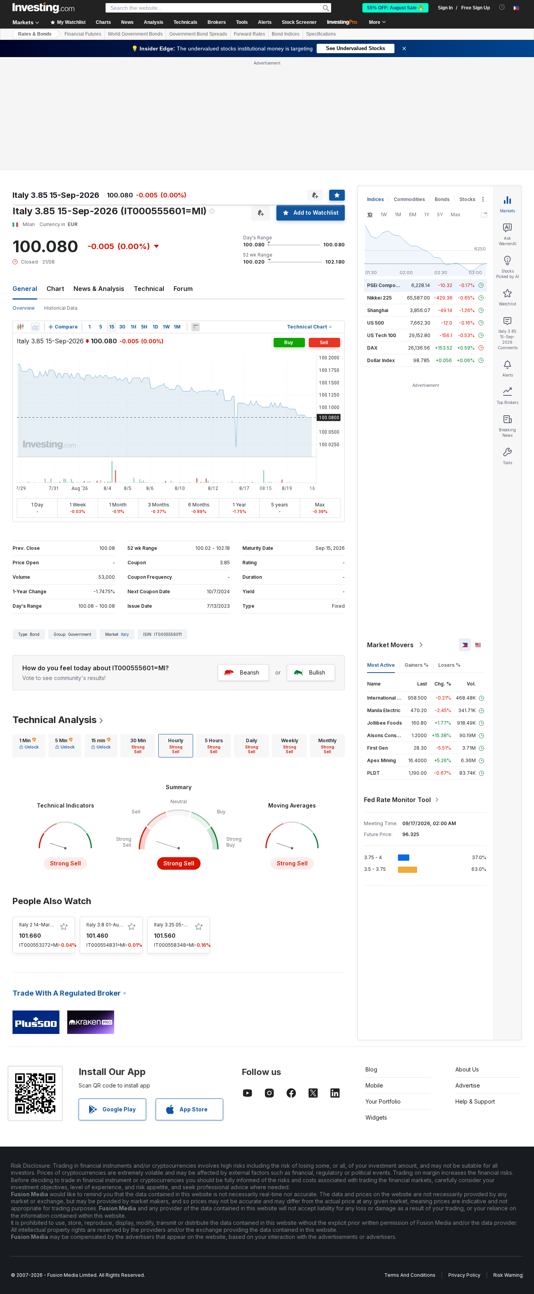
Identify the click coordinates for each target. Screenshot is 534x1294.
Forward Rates (249, 34)
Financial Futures (83, 34)
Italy (125, 634)
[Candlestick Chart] (20, 327)
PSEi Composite (385, 285)
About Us (467, 1069)
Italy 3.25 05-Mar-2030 (180, 925)
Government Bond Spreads (198, 34)
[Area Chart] (35, 327)
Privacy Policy (464, 1275)
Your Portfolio (383, 1101)
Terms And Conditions (409, 1275)
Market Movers (390, 645)
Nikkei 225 (379, 298)
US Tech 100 (381, 335)
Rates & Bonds (35, 34)
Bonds (442, 199)
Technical (149, 289)
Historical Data (60, 308)
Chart (55, 289)
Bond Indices (285, 34)
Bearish (249, 672)
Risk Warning (508, 1275)
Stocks (467, 199)
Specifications (321, 34)
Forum (183, 289)
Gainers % (416, 665)
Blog (371, 1069)
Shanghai (377, 310)
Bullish (317, 672)
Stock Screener (299, 22)
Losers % (449, 665)
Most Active (381, 665)
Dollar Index (381, 360)
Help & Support (475, 1101)
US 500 (375, 323)
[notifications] (502, 7)
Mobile (374, 1085)
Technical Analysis (55, 719)
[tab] (29, 745)
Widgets (376, 1117)
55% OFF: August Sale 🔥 (395, 8)
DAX (372, 348)
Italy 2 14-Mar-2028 (41, 925)
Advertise (467, 1085)
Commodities (409, 199)
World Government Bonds (135, 34)
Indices (375, 199)
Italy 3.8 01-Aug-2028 (111, 925)
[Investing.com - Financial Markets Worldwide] (43, 7)
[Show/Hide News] (195, 327)
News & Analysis (98, 289)
